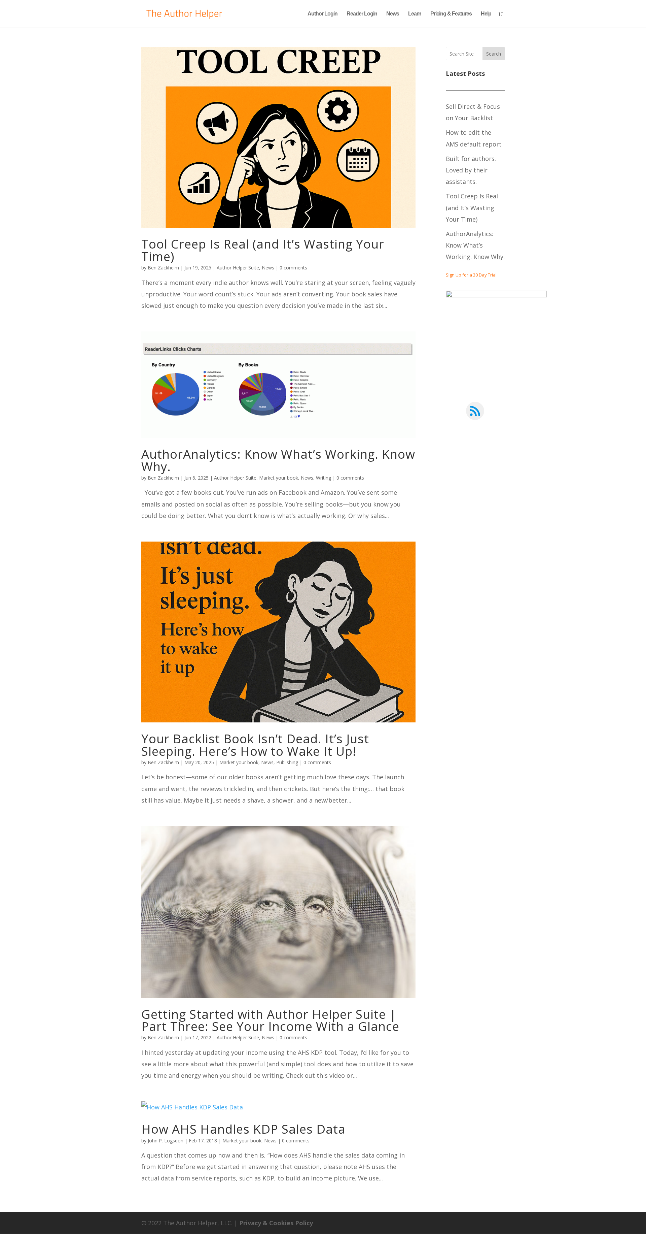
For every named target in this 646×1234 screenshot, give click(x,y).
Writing (323, 478)
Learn (414, 14)
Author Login (322, 14)
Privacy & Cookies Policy (276, 1223)
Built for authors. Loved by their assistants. (471, 170)
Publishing (287, 762)
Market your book (278, 478)
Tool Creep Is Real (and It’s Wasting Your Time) (262, 249)
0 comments (293, 267)
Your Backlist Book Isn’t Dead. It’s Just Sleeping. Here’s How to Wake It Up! (255, 744)
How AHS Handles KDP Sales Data (243, 1129)
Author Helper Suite (238, 267)
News (392, 14)
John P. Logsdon (165, 1140)
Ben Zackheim (163, 267)
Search (493, 54)
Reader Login (362, 14)
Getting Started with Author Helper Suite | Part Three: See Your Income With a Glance (270, 1020)
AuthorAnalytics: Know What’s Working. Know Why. (278, 460)
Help (486, 14)
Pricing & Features (451, 14)
